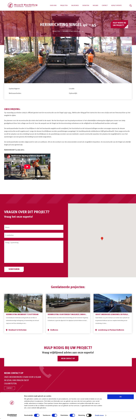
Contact (105, 5)
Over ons (53, 5)
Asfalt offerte (116, 5)
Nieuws (95, 5)
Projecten (64, 5)
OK (121, 397)
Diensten (85, 5)
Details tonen (99, 415)
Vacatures (75, 5)
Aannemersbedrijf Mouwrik (22, 5)
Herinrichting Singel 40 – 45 (73, 31)
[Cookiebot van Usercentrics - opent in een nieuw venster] (12, 415)
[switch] (54, 415)
